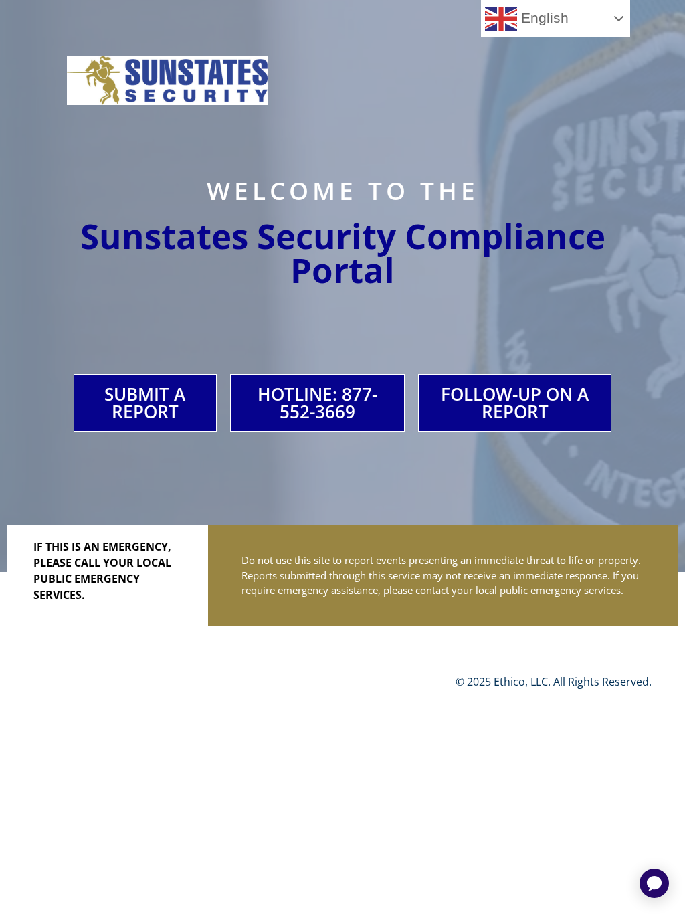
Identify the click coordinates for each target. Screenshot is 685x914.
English (543, 18)
